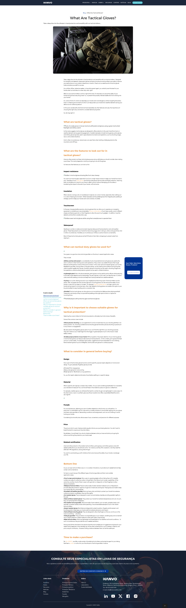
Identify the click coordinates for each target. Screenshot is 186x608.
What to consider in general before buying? (51, 311)
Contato (116, 2)
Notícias (123, 2)
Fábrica (83, 582)
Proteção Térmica (67, 585)
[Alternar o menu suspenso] (89, 2)
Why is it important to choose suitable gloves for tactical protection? (52, 306)
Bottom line (46, 313)
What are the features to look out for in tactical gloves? (52, 298)
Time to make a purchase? (51, 315)
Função (64, 594)
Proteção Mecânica (68, 589)
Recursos (108, 2)
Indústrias (65, 592)
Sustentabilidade (86, 587)
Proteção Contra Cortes (69, 582)
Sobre (101, 2)
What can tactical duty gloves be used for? (52, 302)
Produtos (46, 582)
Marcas (94, 2)
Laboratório (85, 585)
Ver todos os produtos (133, 272)
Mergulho (65, 596)
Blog (129, 2)
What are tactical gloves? (51, 295)
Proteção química (67, 587)
